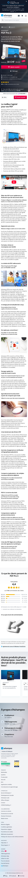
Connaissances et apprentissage (9, 787)
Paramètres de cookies (7, 832)
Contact (3, 802)
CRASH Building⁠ (5, 805)
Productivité (4, 777)
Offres (3, 851)
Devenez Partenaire (6, 816)
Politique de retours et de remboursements (12, 836)
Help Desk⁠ (3, 842)
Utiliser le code (5, 858)
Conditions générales (6, 827)
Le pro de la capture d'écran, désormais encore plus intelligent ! (13, 6)
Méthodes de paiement (7, 834)
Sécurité (3, 779)
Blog (6, 876)
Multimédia (4, 772)
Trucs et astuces (5, 861)
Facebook (13, 876)
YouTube (22, 876)
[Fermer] (26, 1)
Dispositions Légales (6, 829)
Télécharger (15, 71)
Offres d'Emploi (5, 800)
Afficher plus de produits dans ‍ (14, 93)
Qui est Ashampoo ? (6, 793)
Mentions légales (5, 824)
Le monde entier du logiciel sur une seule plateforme (10, 687)
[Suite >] (25, 683)
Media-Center (4, 818)
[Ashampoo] (7, 748)
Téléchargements (5, 853)
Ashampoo (4, 866)
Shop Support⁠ (4, 845)
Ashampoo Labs (5, 798)
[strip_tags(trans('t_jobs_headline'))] (16, 763)
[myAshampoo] (18, 15)
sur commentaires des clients (10, 84)
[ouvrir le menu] (25, 15)
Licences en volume (6, 811)
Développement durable (7, 795)
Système (3, 774)
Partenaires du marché (7, 813)
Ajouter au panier (15, 67)
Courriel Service (5, 863)
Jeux (2, 782)
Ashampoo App (5, 856)
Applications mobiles (6, 784)
